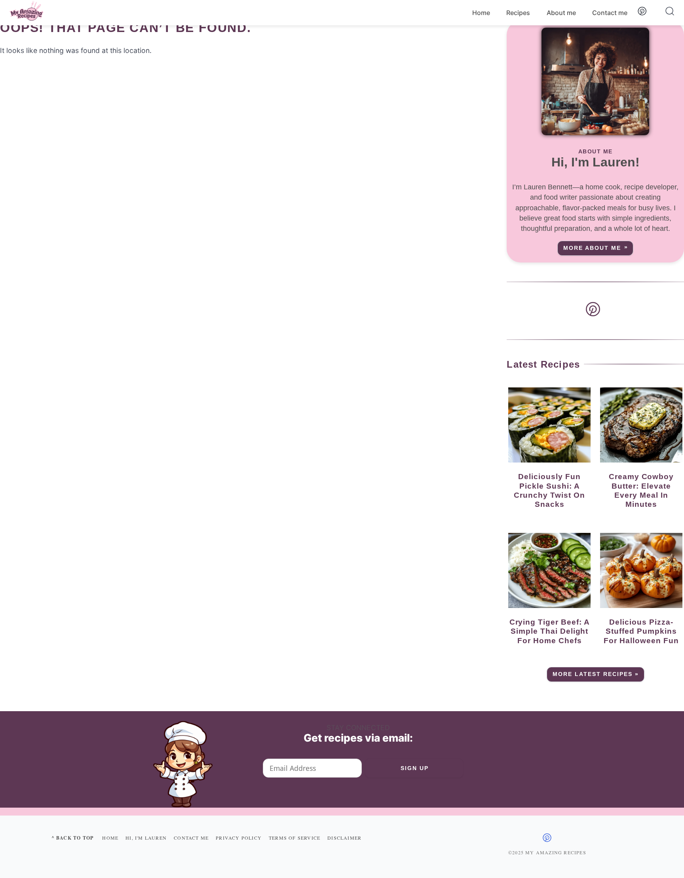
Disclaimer (344, 838)
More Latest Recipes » (596, 674)
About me (561, 13)
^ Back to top (72, 838)
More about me (592, 248)
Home (481, 13)
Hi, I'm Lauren (146, 838)
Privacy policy (239, 838)
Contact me (609, 13)
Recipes (518, 13)
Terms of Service (294, 838)
